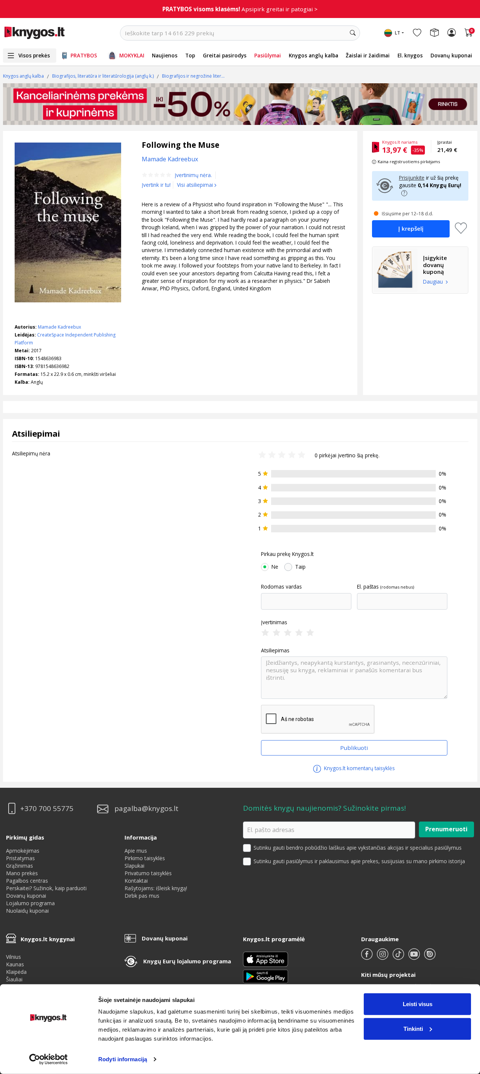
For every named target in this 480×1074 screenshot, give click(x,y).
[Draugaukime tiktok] (399, 957)
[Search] (352, 33)
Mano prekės (22, 873)
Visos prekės (34, 55)
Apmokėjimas (22, 850)
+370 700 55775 (47, 808)
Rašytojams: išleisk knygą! (155, 888)
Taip (300, 566)
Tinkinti (413, 1028)
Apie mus (135, 850)
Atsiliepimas (275, 650)
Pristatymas (20, 858)
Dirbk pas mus (141, 895)
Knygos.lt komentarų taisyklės (358, 768)
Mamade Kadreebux (59, 327)
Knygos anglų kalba (313, 55)
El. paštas (368, 586)
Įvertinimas (274, 622)
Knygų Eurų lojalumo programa (187, 961)
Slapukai (134, 865)
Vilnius (13, 956)
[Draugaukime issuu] (429, 957)
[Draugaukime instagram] (383, 957)
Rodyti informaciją (122, 1059)
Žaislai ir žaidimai (368, 55)
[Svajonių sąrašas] (417, 33)
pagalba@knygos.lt (146, 808)
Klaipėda (16, 971)
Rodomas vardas (281, 586)
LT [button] (397, 33)
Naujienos (164, 55)
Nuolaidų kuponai (27, 910)
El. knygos (410, 55)
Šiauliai (14, 979)
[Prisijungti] (451, 33)
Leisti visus (417, 1004)
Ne (275, 566)
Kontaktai (136, 880)
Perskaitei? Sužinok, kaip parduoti (46, 888)
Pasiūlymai (267, 55)
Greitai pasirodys (224, 55)
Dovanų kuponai (451, 55)
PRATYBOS (83, 55)
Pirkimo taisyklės (144, 858)
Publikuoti (354, 747)
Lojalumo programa (30, 903)
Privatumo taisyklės (148, 873)
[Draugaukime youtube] (414, 957)
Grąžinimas (19, 865)
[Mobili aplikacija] (265, 975)
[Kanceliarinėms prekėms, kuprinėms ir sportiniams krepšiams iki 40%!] (240, 104)
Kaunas (15, 964)
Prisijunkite (411, 177)
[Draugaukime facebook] (367, 957)
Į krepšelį (410, 228)
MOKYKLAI (131, 55)
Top (190, 55)
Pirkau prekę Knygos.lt (287, 554)
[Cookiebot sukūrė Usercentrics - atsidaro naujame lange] (48, 1059)
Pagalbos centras (27, 880)
